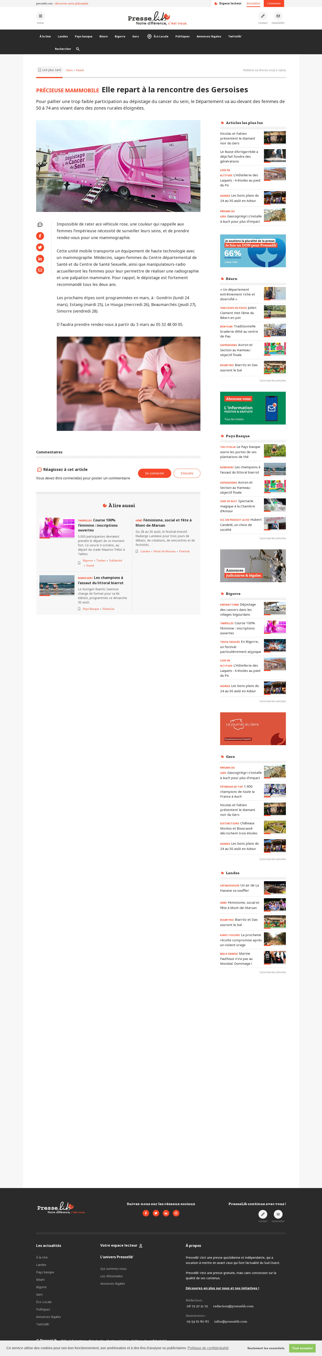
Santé (80, 70)
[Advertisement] (253, 1049)
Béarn (103, 36)
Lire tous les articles (273, 380)
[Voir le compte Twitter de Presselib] (156, 1213)
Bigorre (120, 36)
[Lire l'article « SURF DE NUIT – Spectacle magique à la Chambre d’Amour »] (275, 505)
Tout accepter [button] (302, 1348)
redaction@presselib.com (233, 1306)
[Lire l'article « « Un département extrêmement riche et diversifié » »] (275, 293)
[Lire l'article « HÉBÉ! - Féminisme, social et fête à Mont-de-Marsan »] (275, 905)
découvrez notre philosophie (71, 3)
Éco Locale (161, 36)
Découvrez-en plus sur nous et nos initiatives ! (222, 1288)
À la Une (45, 36)
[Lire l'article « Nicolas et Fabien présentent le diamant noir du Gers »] (275, 137)
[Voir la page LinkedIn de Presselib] (166, 1213)
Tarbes (101, 560)
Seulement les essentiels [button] (266, 1348)
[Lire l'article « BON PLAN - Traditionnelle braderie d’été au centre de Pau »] (275, 330)
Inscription (253, 3)
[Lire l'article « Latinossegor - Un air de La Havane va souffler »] (275, 888)
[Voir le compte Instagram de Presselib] (176, 1213)
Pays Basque (91, 609)
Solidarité (115, 560)
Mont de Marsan (165, 551)
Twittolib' (235, 36)
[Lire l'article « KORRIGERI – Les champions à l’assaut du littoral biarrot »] (56, 585)
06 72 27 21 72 (197, 1306)
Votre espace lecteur (118, 1245)
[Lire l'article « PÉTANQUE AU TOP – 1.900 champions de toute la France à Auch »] (275, 790)
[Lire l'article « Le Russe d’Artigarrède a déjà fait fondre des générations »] (275, 156)
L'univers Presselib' (117, 1257)
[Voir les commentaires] (40, 225)
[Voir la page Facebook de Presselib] (146, 1213)
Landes (63, 36)
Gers (135, 36)
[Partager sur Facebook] (40, 236)
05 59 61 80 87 (198, 1321)
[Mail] (40, 270)
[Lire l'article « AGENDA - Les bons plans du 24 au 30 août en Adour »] (275, 197)
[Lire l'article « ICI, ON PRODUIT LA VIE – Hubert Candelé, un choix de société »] (275, 523)
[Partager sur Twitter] (40, 247)
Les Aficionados (111, 1276)
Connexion (274, 3)
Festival (184, 551)
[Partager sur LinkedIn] (40, 259)
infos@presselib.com (230, 1321)
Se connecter (154, 473)
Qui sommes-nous (113, 1269)
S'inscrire (187, 473)
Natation (108, 609)
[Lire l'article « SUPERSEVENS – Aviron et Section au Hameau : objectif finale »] (275, 349)
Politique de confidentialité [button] (208, 1348)
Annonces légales (209, 36)
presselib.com (44, 3)
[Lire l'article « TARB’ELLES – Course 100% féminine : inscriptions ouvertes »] (56, 528)
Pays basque (83, 36)
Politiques (182, 36)
